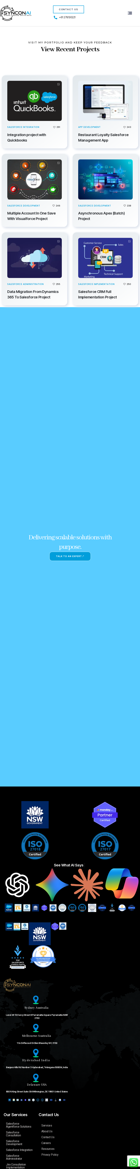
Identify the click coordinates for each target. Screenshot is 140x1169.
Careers (46, 1143)
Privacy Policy (49, 1154)
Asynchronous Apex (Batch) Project (101, 216)
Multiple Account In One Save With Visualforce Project (31, 216)
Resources (48, 1149)
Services (46, 1125)
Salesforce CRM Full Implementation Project (97, 294)
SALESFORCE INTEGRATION (23, 127)
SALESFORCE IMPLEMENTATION (96, 284)
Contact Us (49, 1114)
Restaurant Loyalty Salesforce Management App (103, 137)
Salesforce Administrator (14, 1157)
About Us (46, 1131)
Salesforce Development (14, 1142)
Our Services (15, 1114)
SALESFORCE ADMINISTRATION (25, 284)
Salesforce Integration (19, 1150)
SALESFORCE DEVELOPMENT (23, 205)
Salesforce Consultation (13, 1134)
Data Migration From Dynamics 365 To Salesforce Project (33, 294)
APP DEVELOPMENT (89, 127)
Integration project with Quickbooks (26, 137)
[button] (130, 13)
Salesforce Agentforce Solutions (18, 1125)
